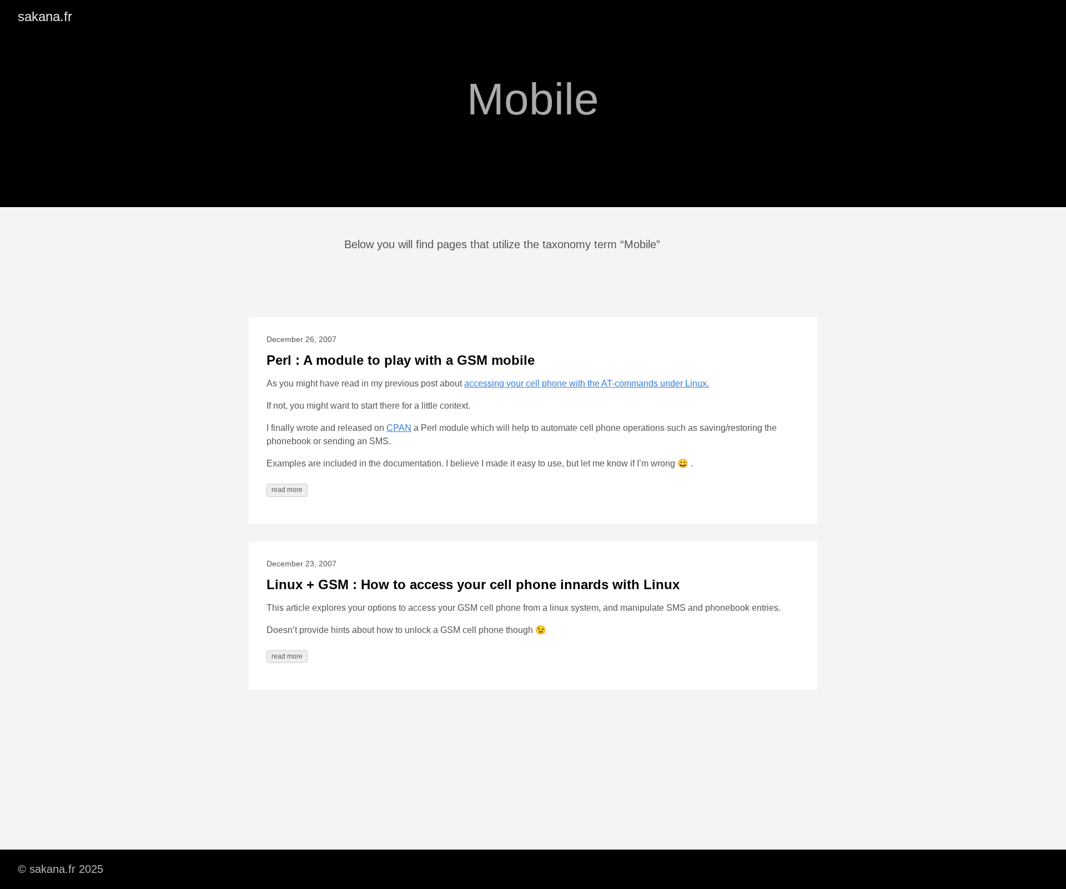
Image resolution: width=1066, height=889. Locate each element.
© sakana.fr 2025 (60, 869)
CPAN (398, 428)
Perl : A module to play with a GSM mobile (400, 360)
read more (287, 490)
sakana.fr (45, 16)
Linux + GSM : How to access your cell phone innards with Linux (473, 584)
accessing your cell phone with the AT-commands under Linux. (586, 383)
